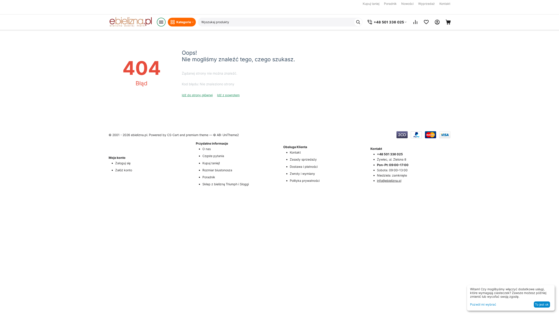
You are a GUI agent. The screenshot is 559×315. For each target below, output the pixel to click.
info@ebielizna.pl (389, 180)
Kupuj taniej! (211, 163)
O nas (206, 149)
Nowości (407, 3)
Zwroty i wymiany (302, 173)
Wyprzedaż (426, 3)
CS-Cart (173, 135)
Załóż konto (123, 170)
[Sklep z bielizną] (130, 22)
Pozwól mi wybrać (483, 304)
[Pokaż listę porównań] (415, 22)
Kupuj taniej (371, 3)
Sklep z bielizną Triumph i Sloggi (225, 184)
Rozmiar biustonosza (217, 170)
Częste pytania (213, 156)
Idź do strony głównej (197, 95)
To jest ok (542, 304)
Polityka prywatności (305, 180)
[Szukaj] (358, 22)
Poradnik (390, 3)
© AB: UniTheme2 (226, 135)
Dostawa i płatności (304, 166)
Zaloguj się (123, 163)
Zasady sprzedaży (303, 159)
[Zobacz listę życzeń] (426, 22)
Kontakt (444, 3)
